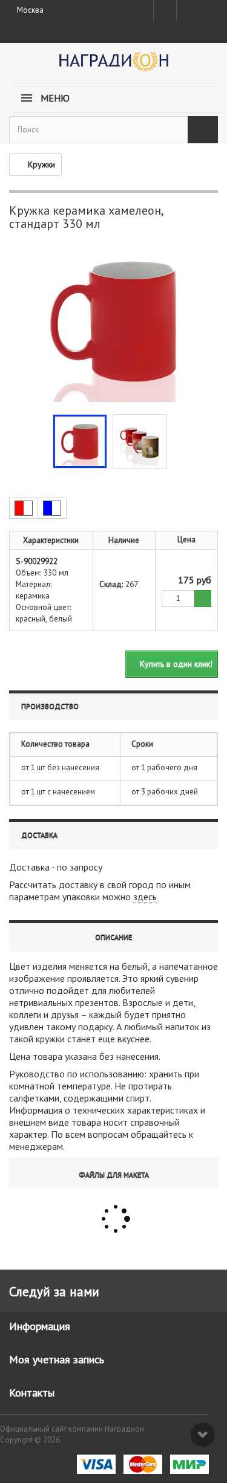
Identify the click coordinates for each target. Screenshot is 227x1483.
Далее (176, 440)
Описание (113, 936)
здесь (145, 897)
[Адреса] (165, 11)
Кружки (41, 164)
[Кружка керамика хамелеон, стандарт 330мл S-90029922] (80, 441)
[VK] (187, 11)
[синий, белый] (52, 508)
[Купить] (202, 599)
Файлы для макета (114, 1174)
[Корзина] (208, 8)
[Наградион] (113, 65)
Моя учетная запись (56, 1359)
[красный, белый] (23, 508)
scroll (203, 1435)
